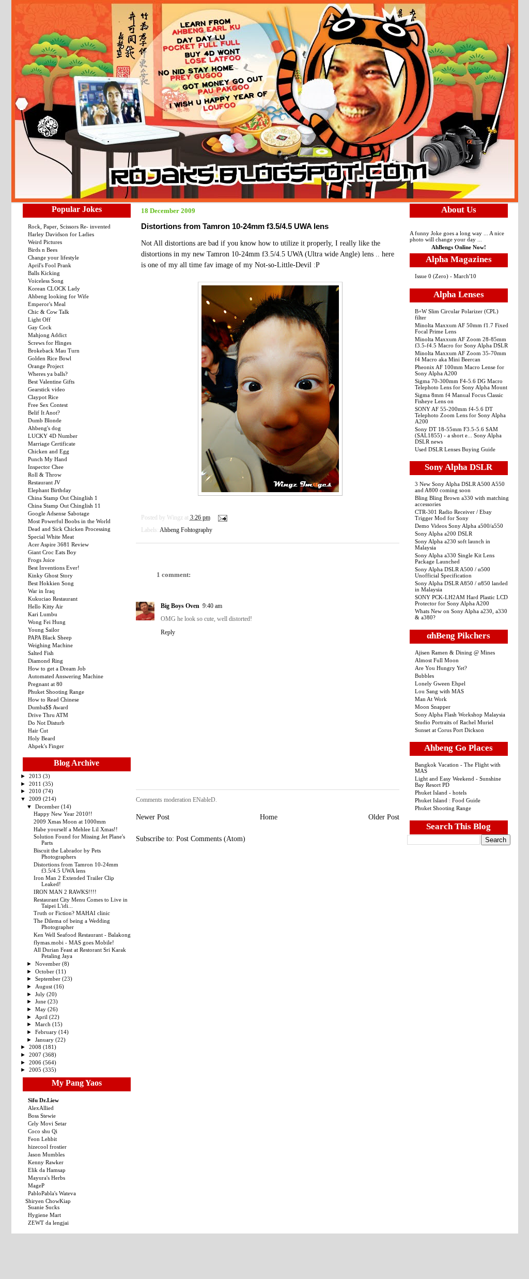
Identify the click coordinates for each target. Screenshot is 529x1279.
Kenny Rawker (46, 1162)
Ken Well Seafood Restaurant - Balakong (82, 935)
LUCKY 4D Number (52, 436)
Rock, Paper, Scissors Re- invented (69, 226)
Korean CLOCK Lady (54, 288)
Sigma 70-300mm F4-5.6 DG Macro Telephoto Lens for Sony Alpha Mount (461, 384)
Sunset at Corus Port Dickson (449, 730)
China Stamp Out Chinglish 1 (63, 498)
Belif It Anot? (44, 412)
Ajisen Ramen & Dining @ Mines (455, 652)
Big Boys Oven (180, 606)
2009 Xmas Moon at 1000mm (70, 821)
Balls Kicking (44, 273)
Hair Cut (38, 730)
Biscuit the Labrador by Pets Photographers (67, 853)
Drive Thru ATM (48, 715)
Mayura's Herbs (46, 1178)
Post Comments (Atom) (210, 839)
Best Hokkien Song (51, 583)
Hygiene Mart (44, 1215)
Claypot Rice (43, 397)
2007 (36, 1055)
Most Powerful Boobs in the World (69, 521)
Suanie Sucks (43, 1207)
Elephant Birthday (49, 490)
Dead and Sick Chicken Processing (69, 529)
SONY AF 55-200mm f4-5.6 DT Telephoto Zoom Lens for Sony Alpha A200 (460, 415)
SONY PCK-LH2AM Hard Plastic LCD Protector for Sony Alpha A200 (461, 600)
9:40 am (212, 606)
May (41, 1009)
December (48, 806)
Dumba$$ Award (48, 707)
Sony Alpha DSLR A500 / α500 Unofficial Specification (452, 572)
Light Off (39, 319)
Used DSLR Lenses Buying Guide (455, 449)
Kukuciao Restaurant (52, 599)
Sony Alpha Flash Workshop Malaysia (460, 714)
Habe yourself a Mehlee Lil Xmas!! (76, 829)
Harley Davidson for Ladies (61, 234)
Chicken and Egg (48, 451)
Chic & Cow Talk (48, 312)
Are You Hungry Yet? (441, 668)
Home (268, 817)
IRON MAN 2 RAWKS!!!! (65, 892)
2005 (36, 1070)
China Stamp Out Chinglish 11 (64, 506)
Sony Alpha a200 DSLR (443, 533)
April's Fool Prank (49, 265)
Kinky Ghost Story (50, 575)
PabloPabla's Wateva (52, 1193)
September (48, 979)
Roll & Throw (44, 474)
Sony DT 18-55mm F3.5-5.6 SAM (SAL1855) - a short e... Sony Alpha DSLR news (458, 435)
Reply (168, 632)
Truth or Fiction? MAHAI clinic (72, 913)
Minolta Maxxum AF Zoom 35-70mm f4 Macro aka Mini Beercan (460, 356)
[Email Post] (221, 517)
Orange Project (46, 366)
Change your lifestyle (53, 257)
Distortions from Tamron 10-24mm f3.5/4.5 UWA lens (76, 867)
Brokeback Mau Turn (54, 350)
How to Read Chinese (53, 699)
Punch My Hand (47, 459)
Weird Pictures (45, 242)
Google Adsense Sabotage (58, 513)
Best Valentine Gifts (51, 381)
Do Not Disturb (46, 723)
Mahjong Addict (47, 335)
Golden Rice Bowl (49, 358)
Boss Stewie (42, 1116)
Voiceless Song (46, 281)
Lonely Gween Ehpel (440, 683)
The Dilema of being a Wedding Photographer (72, 924)
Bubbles (424, 676)
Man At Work (431, 699)
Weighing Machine (50, 645)
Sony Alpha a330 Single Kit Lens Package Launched (454, 558)
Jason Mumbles (46, 1154)
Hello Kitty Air (45, 606)
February (46, 1032)
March (43, 1024)
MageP (36, 1185)
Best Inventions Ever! (54, 568)
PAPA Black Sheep (50, 637)
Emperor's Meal (47, 304)
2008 (36, 1047)
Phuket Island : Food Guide (447, 800)
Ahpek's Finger (46, 746)
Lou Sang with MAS (439, 691)
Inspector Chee (46, 467)
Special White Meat (51, 537)
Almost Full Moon (437, 660)
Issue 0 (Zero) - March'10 (445, 276)
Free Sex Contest (48, 405)
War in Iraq (41, 591)
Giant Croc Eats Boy (52, 552)
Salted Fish (41, 653)
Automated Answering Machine (65, 676)
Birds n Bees (42, 250)
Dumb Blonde (44, 420)
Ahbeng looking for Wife (58, 296)
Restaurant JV (44, 482)
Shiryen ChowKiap (48, 1201)
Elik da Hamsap (47, 1170)
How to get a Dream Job (57, 668)
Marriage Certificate (51, 443)
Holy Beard (41, 738)
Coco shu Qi (42, 1131)
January (45, 1040)
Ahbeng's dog (44, 428)
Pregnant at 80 (45, 684)
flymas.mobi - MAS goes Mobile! (74, 942)
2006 (36, 1062)
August (44, 986)
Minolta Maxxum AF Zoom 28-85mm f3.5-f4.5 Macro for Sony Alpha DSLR (461, 342)
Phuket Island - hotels (440, 792)
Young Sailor (43, 630)
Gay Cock (40, 327)
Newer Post (152, 817)
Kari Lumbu (42, 614)
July (40, 994)
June (41, 1001)
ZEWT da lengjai (48, 1223)
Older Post (383, 817)
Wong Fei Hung (47, 622)
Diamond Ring (45, 661)
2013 (36, 776)
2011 (36, 784)
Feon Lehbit (42, 1139)
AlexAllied (41, 1108)
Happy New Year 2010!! (63, 814)
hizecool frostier (47, 1147)
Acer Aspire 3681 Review (58, 544)
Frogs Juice (41, 560)
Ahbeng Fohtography (186, 530)
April (42, 1017)
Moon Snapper (432, 707)
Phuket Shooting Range (56, 692)
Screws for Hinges (49, 343)
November (48, 964)
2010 (36, 791)
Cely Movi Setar (47, 1123)
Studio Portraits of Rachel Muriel (454, 722)
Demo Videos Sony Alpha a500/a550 (459, 526)
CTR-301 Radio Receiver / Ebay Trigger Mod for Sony (453, 515)
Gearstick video (46, 389)
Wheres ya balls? (48, 374)
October (45, 971)
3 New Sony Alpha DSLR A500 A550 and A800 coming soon (460, 487)
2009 (36, 799)
